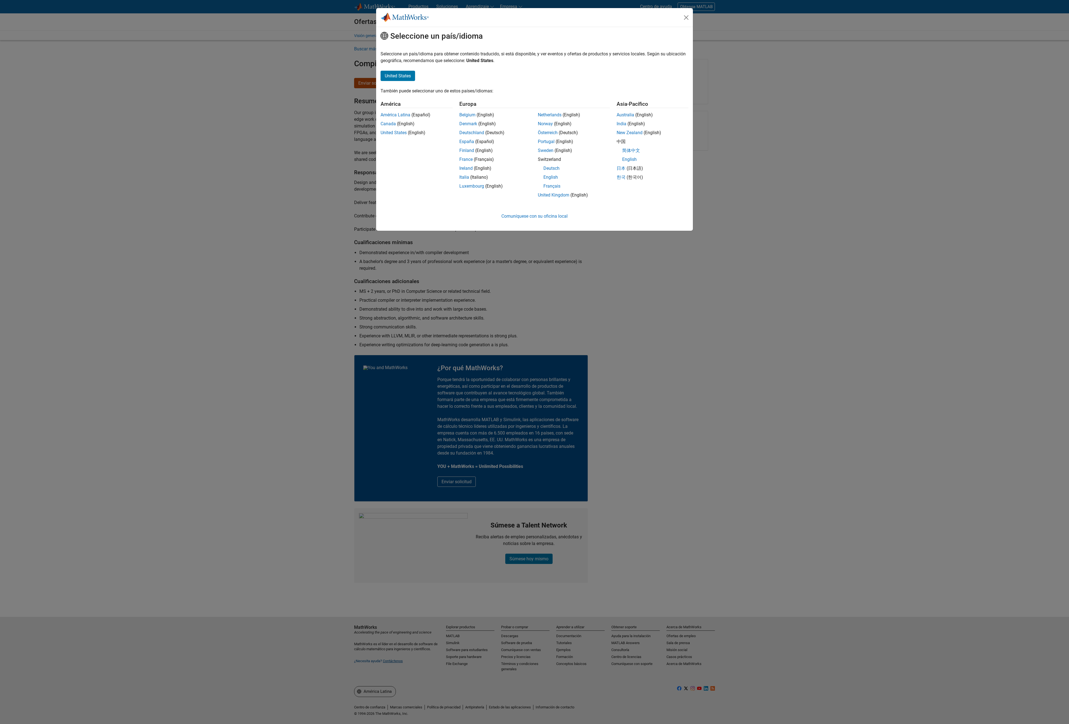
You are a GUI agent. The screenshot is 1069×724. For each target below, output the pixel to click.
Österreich (548, 132)
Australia (625, 114)
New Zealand (630, 132)
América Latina (395, 114)
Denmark (468, 123)
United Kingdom (553, 195)
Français (551, 186)
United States (394, 132)
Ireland (466, 168)
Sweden (545, 150)
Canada (388, 123)
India (621, 123)
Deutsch (551, 168)
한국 (621, 177)
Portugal (546, 141)
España (466, 141)
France (466, 159)
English (550, 177)
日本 (621, 168)
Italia (464, 177)
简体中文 (631, 150)
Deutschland (471, 132)
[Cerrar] (686, 17)
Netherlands (550, 114)
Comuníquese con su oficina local (534, 216)
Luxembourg (471, 186)
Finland (466, 150)
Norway (545, 123)
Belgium (467, 114)
